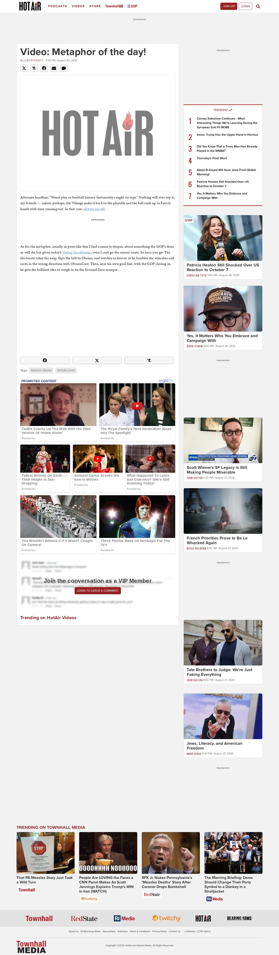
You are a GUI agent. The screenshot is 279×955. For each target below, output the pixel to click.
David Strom (195, 346)
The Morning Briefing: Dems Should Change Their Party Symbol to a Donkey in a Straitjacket (228, 884)
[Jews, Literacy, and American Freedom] (223, 716)
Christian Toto (196, 275)
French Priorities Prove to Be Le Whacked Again (217, 540)
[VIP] (133, 6)
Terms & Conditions (140, 931)
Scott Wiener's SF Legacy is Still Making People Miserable (217, 470)
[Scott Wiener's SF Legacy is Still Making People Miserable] (223, 440)
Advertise (122, 931)
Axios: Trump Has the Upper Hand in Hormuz (227, 135)
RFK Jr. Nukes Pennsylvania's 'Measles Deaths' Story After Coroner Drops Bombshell (167, 882)
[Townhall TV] (115, 6)
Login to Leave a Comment (97, 591)
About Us (73, 931)
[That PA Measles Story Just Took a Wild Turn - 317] (46, 853)
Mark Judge (194, 754)
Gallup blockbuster (76, 252)
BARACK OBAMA (41, 370)
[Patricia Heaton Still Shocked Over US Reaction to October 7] (223, 238)
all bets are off (94, 208)
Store (95, 6)
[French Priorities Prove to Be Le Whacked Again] (223, 511)
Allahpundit (32, 60)
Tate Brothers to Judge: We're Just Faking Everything (219, 672)
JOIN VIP (229, 6)
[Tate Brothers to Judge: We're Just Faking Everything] (223, 642)
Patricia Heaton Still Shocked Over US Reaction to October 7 (223, 267)
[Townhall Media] (31, 946)
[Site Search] (258, 6)
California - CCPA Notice (198, 931)
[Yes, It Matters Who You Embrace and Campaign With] (223, 308)
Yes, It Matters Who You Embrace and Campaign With (222, 338)
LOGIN (245, 6)
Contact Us (174, 931)
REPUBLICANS (66, 370)
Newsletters (109, 931)
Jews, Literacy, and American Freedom (214, 746)
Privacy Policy (159, 931)
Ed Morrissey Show (90, 931)
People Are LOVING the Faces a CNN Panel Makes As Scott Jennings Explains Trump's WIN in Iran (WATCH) (106, 884)
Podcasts (57, 6)
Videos (78, 6)
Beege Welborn (196, 548)
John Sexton (195, 478)
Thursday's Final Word (212, 158)
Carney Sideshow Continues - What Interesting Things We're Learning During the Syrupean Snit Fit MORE (227, 123)
